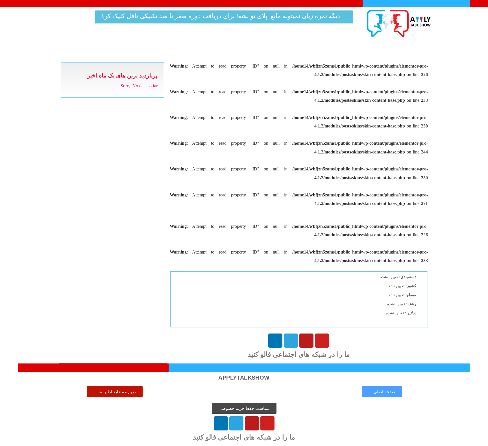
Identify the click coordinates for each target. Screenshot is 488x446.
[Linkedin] (275, 341)
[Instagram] (306, 341)
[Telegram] (291, 341)
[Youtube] (322, 341)
